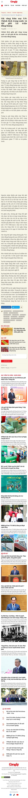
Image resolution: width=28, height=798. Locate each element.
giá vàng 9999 (14, 316)
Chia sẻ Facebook (6, 307)
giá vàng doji (6, 316)
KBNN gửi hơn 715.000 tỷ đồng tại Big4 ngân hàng (13, 526)
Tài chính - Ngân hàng (17, 12)
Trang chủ (3, 12)
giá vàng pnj (19, 320)
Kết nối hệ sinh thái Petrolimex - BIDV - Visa (15, 712)
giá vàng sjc (22, 314)
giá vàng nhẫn (7, 322)
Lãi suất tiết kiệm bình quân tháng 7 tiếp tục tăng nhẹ (13, 408)
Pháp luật (24, 5)
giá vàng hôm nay (7, 311)
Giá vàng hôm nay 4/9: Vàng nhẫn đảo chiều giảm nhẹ (20, 330)
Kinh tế (9, 12)
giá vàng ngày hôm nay (18, 311)
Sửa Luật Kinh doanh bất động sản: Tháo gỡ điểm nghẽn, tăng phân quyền (13, 557)
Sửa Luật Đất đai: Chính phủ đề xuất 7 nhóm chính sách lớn (12, 586)
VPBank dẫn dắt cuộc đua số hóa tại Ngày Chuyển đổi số (14, 437)
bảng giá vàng (15, 314)
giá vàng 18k (6, 318)
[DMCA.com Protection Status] (14, 777)
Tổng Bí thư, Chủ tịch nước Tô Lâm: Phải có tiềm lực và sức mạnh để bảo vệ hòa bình (13, 647)
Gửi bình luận (7, 361)
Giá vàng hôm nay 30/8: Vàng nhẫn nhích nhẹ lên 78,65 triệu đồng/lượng (17, 349)
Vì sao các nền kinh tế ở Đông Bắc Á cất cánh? (15, 730)
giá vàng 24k (21, 316)
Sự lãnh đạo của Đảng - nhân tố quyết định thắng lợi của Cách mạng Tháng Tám (14, 616)
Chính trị (6, 5)
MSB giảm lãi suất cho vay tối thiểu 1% (15, 755)
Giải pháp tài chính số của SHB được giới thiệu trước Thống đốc (13, 378)
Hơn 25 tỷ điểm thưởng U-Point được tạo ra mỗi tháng (15, 718)
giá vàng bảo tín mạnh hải (9, 320)
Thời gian (7, 367)
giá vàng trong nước (13, 312)
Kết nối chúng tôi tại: (14, 792)
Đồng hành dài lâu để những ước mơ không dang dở (12, 496)
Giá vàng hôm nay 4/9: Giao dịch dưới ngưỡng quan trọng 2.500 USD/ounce (17, 342)
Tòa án (12, 5)
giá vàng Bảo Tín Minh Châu (17, 318)
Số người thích (13, 367)
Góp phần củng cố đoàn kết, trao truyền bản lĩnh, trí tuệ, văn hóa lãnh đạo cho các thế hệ (14, 679)
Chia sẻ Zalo (16, 307)
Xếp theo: (3, 367)
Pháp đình (17, 5)
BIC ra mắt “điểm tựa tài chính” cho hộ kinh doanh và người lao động (12, 467)
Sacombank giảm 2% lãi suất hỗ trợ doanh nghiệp (15, 724)
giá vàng (5, 312)
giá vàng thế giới (7, 314)
